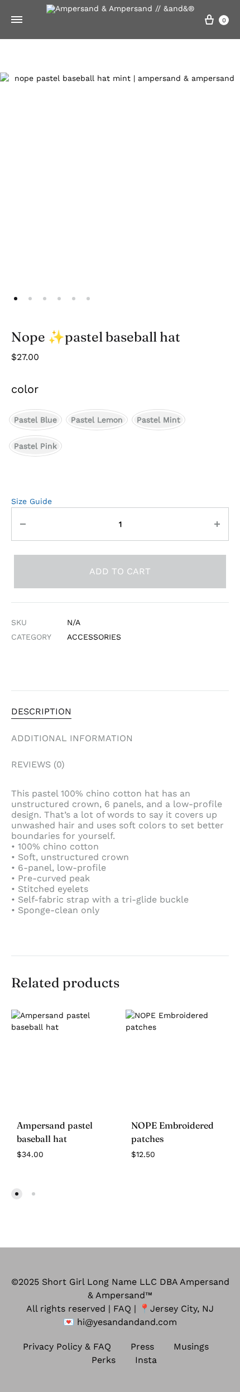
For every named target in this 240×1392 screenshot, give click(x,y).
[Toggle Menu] (16, 20)
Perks (104, 1360)
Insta (146, 1360)
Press (142, 1346)
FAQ (122, 1308)
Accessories (94, 636)
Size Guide (31, 501)
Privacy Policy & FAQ (67, 1346)
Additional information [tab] (72, 738)
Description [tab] (41, 711)
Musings (191, 1346)
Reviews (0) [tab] (38, 764)
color (25, 389)
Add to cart (120, 571)
